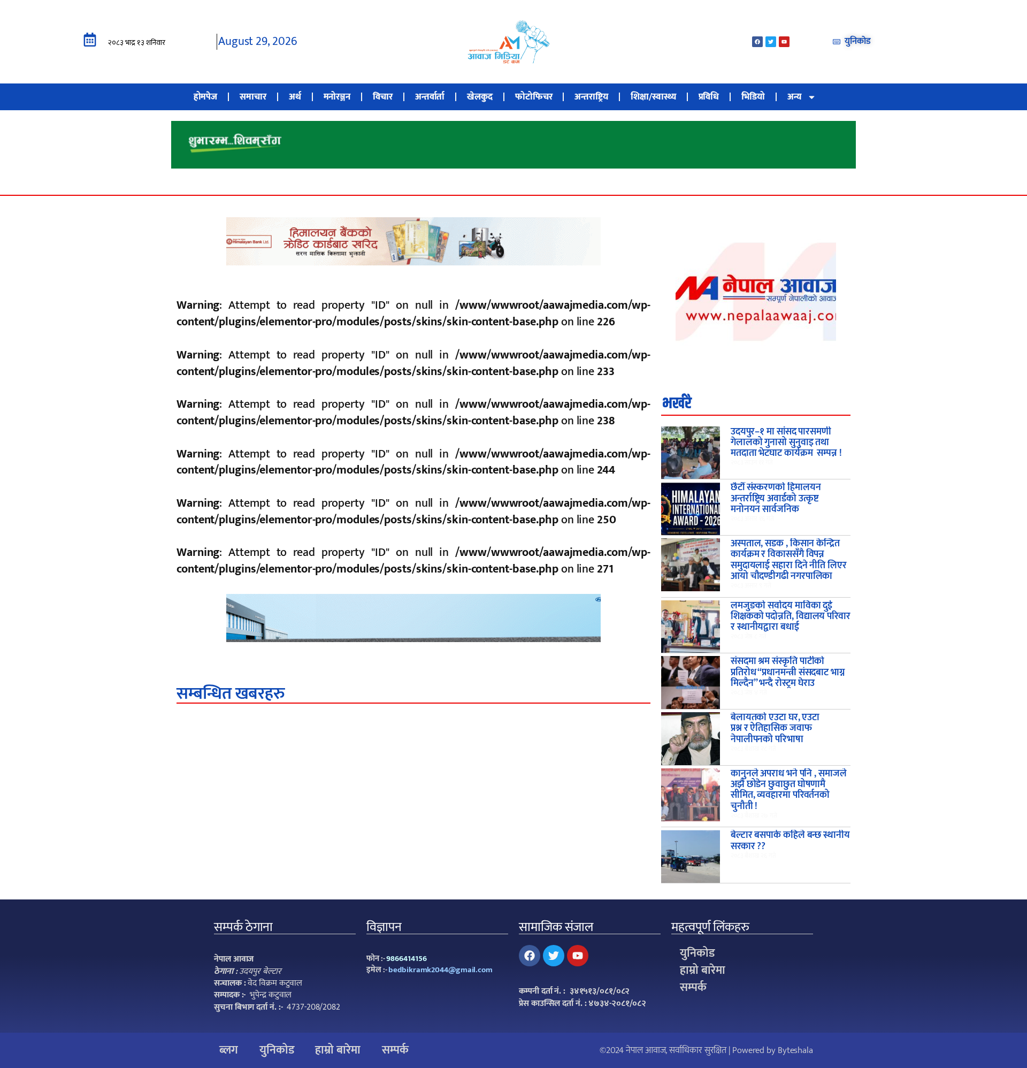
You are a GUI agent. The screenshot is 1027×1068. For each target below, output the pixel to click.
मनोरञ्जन (337, 96)
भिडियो (753, 96)
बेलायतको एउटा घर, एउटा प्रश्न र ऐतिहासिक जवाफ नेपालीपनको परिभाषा (775, 728)
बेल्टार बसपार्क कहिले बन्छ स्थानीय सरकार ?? (790, 840)
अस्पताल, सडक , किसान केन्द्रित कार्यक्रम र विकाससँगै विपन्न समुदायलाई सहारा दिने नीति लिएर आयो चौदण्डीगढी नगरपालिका (789, 560)
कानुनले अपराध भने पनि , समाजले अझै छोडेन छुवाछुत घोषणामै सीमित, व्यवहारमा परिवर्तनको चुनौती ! (789, 790)
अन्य (794, 96)
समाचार (253, 96)
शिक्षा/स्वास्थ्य (653, 96)
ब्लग (228, 1050)
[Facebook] (757, 41)
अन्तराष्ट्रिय (591, 96)
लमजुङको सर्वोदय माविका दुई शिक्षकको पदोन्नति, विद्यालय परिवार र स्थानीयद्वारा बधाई (790, 617)
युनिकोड (697, 953)
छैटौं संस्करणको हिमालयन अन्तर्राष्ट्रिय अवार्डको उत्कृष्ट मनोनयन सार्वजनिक (776, 498)
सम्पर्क (693, 987)
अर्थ (295, 96)
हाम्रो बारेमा (702, 970)
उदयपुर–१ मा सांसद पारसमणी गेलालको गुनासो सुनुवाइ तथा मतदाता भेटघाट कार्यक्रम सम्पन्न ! (786, 443)
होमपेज (206, 96)
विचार (383, 96)
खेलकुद (480, 96)
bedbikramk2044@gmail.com (440, 970)
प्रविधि (709, 96)
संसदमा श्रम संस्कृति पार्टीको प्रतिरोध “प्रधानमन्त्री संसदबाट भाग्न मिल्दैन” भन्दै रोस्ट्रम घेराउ (788, 672)
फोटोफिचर (534, 96)
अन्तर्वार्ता (430, 96)
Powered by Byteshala (772, 1050)
